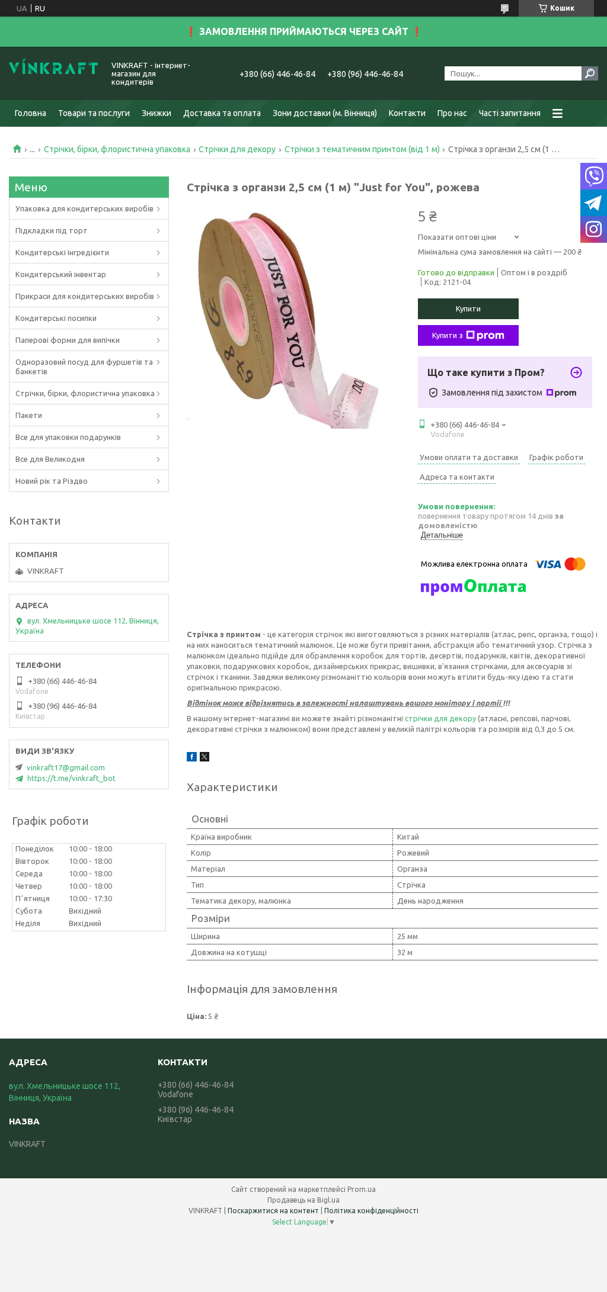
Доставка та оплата (222, 113)
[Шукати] (590, 73)
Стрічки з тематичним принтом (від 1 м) (362, 149)
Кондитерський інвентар (60, 274)
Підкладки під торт (51, 230)
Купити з (447, 335)
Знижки (156, 113)
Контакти (407, 113)
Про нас (452, 113)
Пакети (28, 415)
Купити (468, 308)
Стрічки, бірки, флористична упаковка (117, 149)
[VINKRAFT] (53, 73)
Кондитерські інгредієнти (62, 252)
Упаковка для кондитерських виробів (84, 208)
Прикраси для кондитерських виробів (84, 296)
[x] (204, 758)
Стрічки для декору (237, 149)
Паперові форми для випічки (67, 340)
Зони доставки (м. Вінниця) (325, 113)
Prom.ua (361, 1189)
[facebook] (192, 758)
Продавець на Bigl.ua (303, 1200)
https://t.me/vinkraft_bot (71, 778)
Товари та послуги (94, 113)
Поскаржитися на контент (273, 1210)
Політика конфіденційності (371, 1210)
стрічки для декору (440, 718)
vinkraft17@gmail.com (66, 767)
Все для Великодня (50, 459)
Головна (30, 113)
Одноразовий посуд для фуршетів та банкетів (84, 366)
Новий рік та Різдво (51, 481)
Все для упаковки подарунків (68, 437)
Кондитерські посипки (56, 318)
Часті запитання (510, 113)
